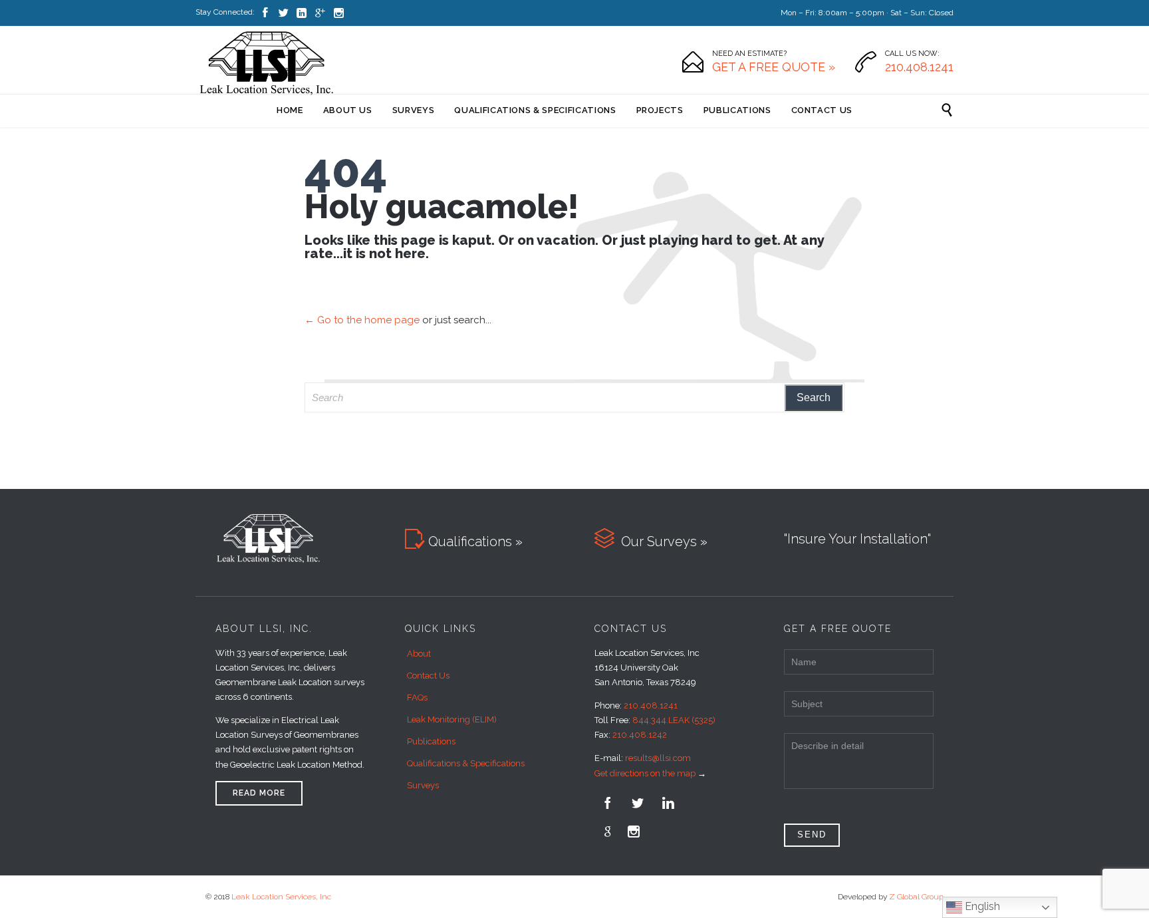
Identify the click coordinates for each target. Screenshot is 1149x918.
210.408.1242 (639, 735)
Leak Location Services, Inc (281, 896)
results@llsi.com (658, 758)
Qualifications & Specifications (466, 763)
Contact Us (428, 676)
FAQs (417, 697)
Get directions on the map (645, 773)
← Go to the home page (362, 320)
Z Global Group (916, 896)
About (419, 654)
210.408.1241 (651, 705)
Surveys (423, 785)
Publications (431, 741)
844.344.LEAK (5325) (673, 720)
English (981, 906)
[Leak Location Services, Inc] (266, 62)
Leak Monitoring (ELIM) (452, 719)
